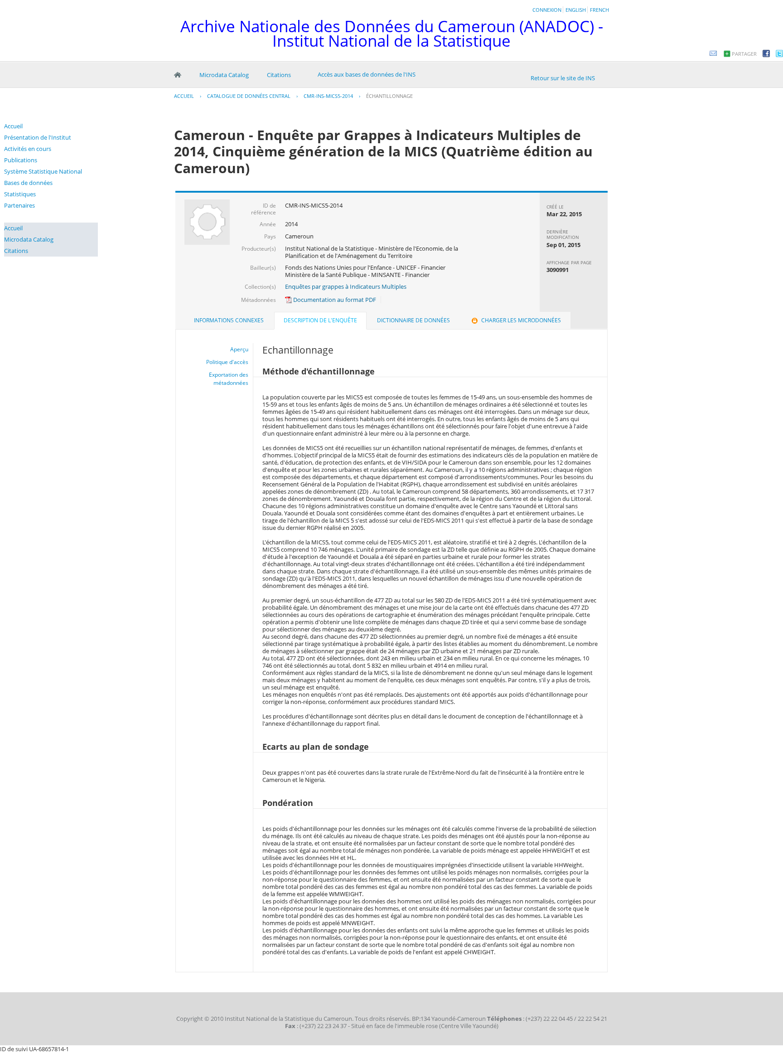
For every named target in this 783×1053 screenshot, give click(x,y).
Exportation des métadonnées (228, 379)
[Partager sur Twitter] (779, 55)
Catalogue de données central (248, 95)
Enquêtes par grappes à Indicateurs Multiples (345, 286)
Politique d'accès (227, 362)
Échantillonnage (389, 95)
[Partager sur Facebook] (766, 55)
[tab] (228, 320)
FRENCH (599, 9)
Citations (279, 75)
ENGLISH (576, 9)
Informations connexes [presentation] (229, 320)
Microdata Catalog (224, 75)
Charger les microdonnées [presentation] (521, 320)
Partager (744, 53)
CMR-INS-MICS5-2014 (328, 95)
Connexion (546, 9)
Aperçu (239, 349)
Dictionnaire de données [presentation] (413, 320)
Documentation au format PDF (334, 300)
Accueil (177, 74)
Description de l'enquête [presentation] (320, 320)
